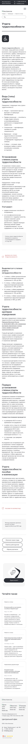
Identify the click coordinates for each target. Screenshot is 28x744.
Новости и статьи (19, 13)
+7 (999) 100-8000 (8, 729)
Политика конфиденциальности (9, 714)
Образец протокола (12, 549)
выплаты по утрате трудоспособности (11, 256)
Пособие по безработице (13, 508)
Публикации (10, 13)
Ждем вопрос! (14, 580)
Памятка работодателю (12, 544)
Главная (4, 13)
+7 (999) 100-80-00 (21, 1)
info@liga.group (20, 3)
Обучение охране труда (12, 540)
